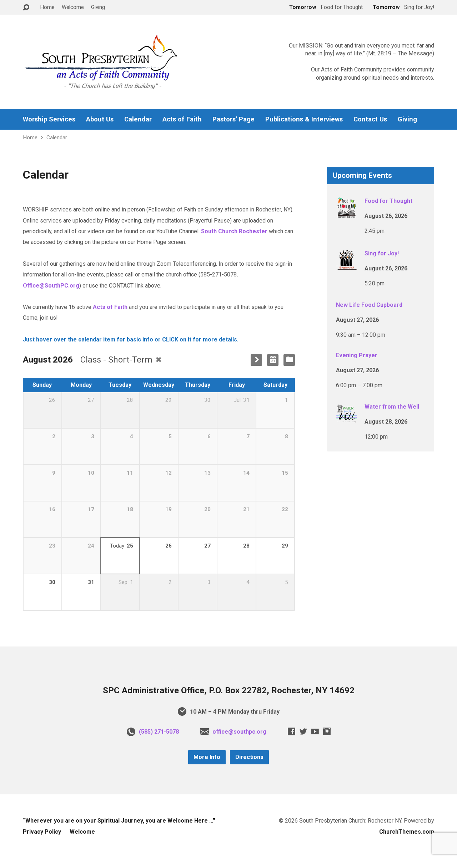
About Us (100, 119)
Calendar (138, 119)
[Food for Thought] (346, 213)
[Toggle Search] (26, 8)
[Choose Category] (289, 360)
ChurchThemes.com (406, 831)
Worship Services (49, 119)
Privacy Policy (42, 831)
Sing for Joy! (382, 253)
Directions (249, 757)
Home (47, 7)
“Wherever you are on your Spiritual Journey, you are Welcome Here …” (119, 820)
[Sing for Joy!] (346, 266)
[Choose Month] (272, 360)
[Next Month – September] (256, 360)
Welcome (73, 7)
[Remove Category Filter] (158, 359)
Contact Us (370, 119)
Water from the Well (392, 406)
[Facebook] (291, 731)
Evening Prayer (356, 355)
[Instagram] (327, 731)
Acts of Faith (182, 119)
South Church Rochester (234, 231)
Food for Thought (388, 201)
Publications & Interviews (304, 119)
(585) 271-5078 (159, 731)
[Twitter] (303, 731)
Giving (98, 7)
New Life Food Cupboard (369, 304)
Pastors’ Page (233, 119)
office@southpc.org (239, 731)
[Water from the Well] (346, 419)
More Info (207, 757)
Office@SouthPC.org (51, 285)
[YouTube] (315, 731)
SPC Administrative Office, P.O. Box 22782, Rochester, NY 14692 (229, 690)
